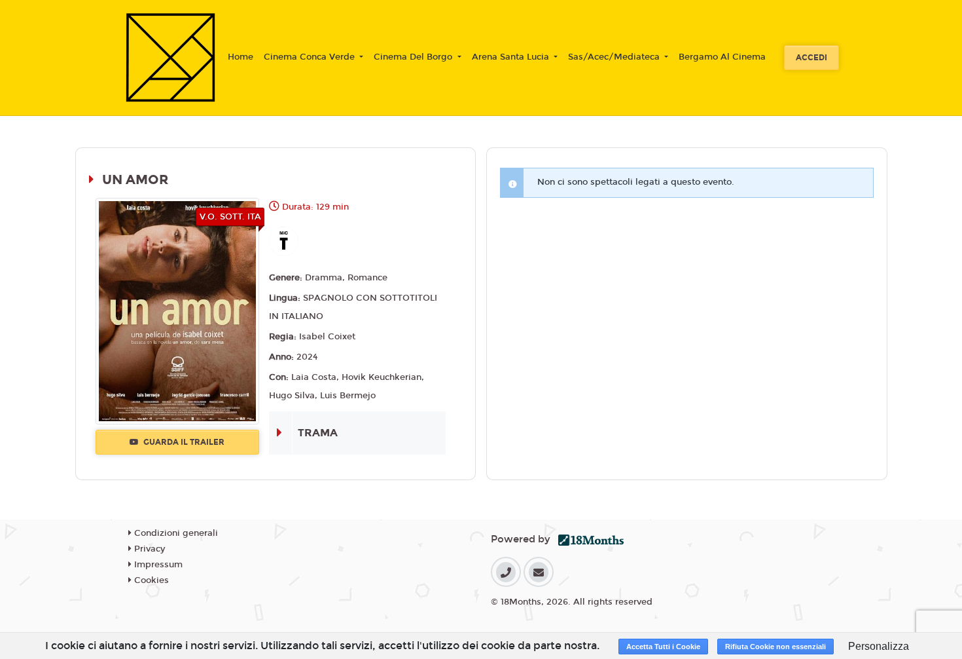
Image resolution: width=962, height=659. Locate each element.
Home (240, 57)
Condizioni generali (175, 533)
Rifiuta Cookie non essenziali (775, 646)
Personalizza (878, 646)
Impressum (157, 564)
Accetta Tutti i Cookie (663, 646)
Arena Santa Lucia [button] (512, 57)
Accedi (811, 57)
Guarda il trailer (182, 442)
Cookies (150, 580)
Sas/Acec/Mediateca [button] (615, 57)
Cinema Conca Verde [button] (310, 57)
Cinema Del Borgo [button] (414, 57)
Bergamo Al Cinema (722, 57)
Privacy (148, 549)
